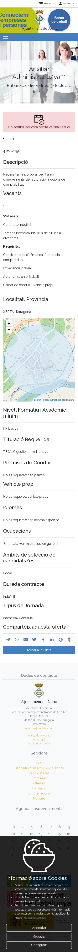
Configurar (39, 945)
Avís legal (39, 739)
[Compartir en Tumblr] (69, 639)
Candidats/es (39, 773)
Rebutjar (39, 936)
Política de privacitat (39, 735)
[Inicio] (39, 19)
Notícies (39, 798)
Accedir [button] (67, 3)
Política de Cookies (34, 917)
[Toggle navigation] (5, 37)
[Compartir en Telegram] (8, 639)
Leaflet (37, 399)
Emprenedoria (39, 793)
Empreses (39, 778)
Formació (39, 788)
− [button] (8, 329)
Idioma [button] (47, 3)
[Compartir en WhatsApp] (17, 639)
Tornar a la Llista (39, 650)
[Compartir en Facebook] (43, 639)
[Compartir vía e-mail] (26, 639)
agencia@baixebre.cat (39, 728)
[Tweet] (34, 639)
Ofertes (39, 783)
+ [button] (8, 323)
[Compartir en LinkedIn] (52, 639)
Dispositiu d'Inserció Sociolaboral (39, 768)
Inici (39, 763)
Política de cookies (39, 743)
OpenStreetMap (53, 399)
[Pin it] (61, 639)
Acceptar (39, 928)
